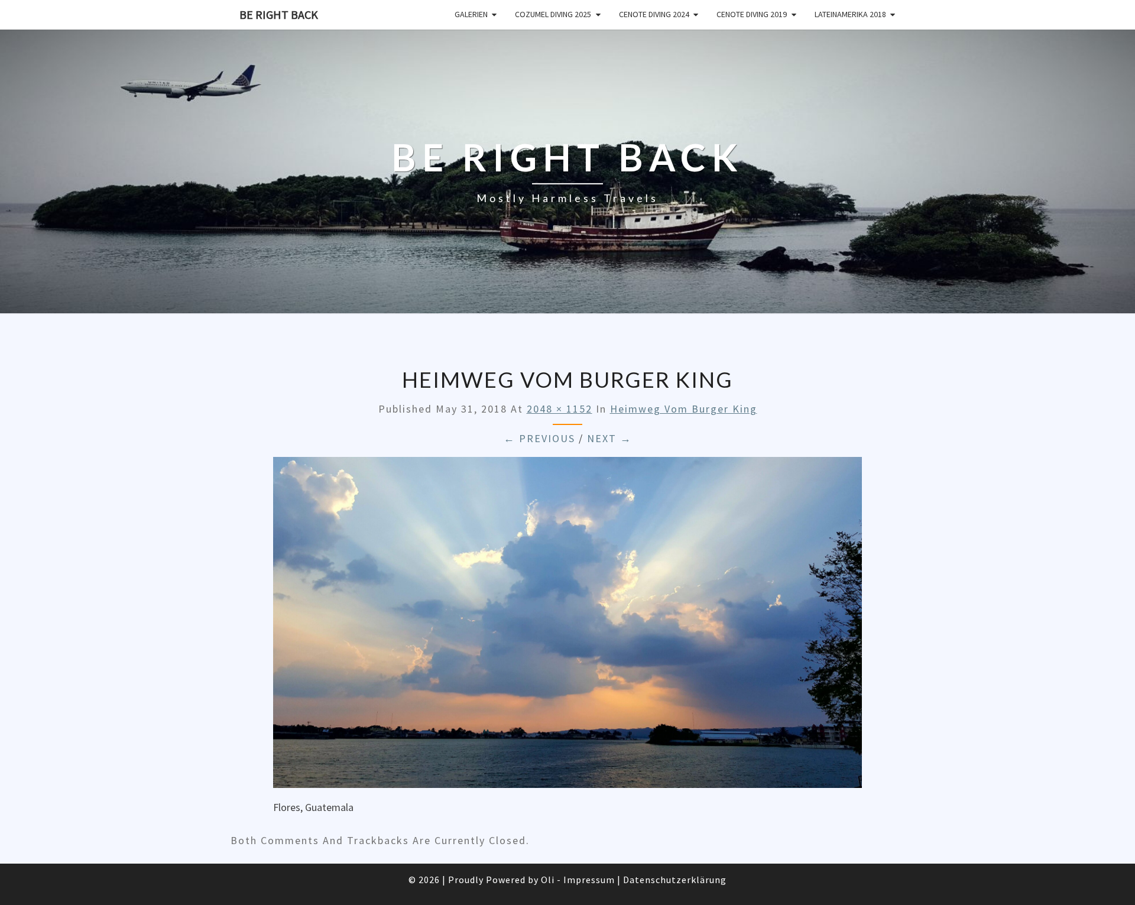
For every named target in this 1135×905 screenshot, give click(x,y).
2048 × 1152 (559, 409)
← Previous (539, 438)
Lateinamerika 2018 (850, 14)
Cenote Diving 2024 (654, 14)
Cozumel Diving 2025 (553, 14)
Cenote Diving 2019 (751, 14)
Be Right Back (278, 14)
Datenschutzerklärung (675, 879)
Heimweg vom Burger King (683, 409)
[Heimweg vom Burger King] (567, 626)
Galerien (471, 14)
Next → (609, 438)
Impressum (589, 879)
